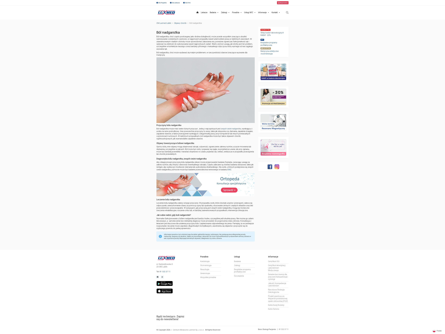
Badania (213, 12)
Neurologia (204, 269)
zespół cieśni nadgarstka (231, 129)
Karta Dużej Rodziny (276, 305)
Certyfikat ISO (273, 261)
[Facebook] (270, 166)
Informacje (262, 12)
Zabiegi (224, 12)
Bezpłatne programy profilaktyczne (269, 43)
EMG (229, 170)
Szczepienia (239, 276)
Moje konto (283, 3)
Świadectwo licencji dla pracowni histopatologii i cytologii (278, 276)
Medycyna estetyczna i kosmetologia (269, 52)
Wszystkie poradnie (208, 277)
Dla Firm (188, 3)
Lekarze (204, 12)
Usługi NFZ (248, 12)
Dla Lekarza (176, 3)
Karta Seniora (273, 309)
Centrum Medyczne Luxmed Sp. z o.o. (188, 330)
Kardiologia (205, 261)
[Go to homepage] (166, 12)
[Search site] (287, 12)
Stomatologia (205, 265)
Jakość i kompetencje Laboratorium (277, 284)
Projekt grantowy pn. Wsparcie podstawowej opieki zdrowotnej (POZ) (278, 298)
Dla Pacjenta (162, 3)
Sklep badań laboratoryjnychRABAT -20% (272, 34)
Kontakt (275, 12)
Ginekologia (205, 273)
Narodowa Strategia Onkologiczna (276, 291)
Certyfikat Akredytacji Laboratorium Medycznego (276, 268)
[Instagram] (277, 166)
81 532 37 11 (165, 271)
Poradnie (235, 12)
